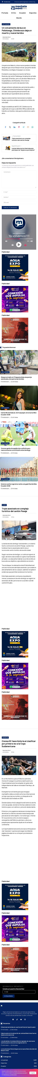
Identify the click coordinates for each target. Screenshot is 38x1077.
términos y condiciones (10, 1075)
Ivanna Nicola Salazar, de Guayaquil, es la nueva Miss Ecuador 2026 (18, 414)
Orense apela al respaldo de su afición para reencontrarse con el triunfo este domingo (15, 449)
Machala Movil (6, 37)
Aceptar (32, 1073)
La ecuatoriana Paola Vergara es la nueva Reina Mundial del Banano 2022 (19, 1049)
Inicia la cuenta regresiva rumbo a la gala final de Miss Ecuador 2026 (19, 485)
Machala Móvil (6, 515)
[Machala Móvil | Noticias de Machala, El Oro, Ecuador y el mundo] (19, 7)
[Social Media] (13, 1019)
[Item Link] (19, 362)
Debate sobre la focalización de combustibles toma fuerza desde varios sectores (18, 1034)
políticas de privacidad (20, 1073)
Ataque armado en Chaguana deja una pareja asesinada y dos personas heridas (16, 378)
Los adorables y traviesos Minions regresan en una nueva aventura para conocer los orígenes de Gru (18, 1042)
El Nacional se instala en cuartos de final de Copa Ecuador (18, 1027)
